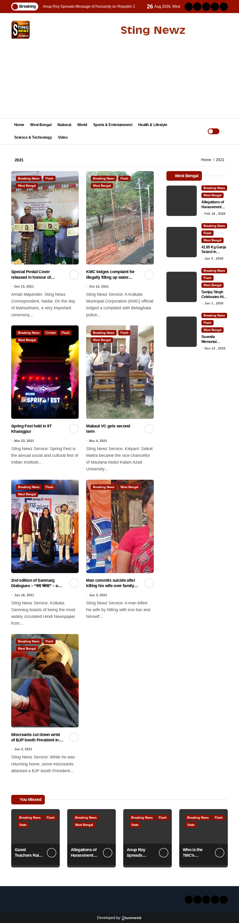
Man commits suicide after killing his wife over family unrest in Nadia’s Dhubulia (110, 586)
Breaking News (28, 178)
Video (63, 137)
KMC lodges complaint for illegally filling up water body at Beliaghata (110, 277)
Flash (49, 178)
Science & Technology (33, 137)
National (64, 125)
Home (19, 125)
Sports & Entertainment (112, 125)
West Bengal (40, 125)
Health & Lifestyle (152, 125)
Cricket (51, 333)
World (82, 125)
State (22, 825)
